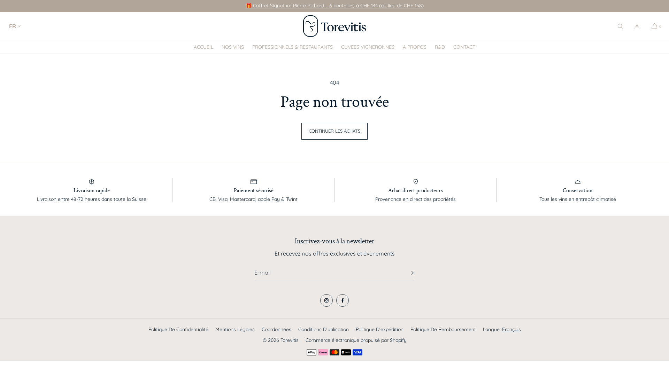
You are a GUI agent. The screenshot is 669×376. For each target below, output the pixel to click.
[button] (620, 26)
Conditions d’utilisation (323, 329)
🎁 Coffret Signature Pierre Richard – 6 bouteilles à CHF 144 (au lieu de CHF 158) (335, 5)
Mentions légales (235, 329)
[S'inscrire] (406, 273)
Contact (464, 47)
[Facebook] (342, 300)
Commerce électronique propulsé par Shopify (356, 340)
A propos (414, 47)
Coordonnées (276, 329)
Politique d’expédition (379, 329)
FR (12, 26)
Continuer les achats (334, 131)
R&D (440, 47)
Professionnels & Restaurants (292, 47)
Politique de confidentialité (178, 329)
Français (511, 329)
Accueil (203, 47)
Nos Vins (233, 47)
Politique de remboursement (443, 329)
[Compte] (637, 26)
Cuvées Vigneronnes (367, 47)
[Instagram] (326, 300)
